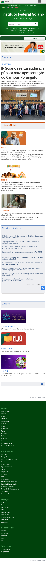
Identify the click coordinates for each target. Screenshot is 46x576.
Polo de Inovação (6, 441)
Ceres (3, 414)
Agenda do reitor (6, 465)
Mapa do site (34, 5)
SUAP (7, 29)
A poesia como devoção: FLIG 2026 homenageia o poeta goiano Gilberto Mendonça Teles (22, 149)
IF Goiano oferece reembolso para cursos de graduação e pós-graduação (22, 212)
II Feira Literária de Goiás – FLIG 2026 (15, 349)
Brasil (6, 2)
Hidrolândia (5, 419)
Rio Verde (4, 434)
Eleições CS (4, 470)
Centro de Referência (7, 444)
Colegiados (4, 455)
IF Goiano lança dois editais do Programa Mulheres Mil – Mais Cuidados (23, 272)
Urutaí (3, 439)
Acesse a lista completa (35, 282)
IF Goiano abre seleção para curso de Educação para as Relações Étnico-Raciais (22, 235)
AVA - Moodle (5, 510)
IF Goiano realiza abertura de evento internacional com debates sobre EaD (22, 256)
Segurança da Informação (9, 479)
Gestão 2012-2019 (6, 489)
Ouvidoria (31, 33)
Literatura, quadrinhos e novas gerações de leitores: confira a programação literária (21, 267)
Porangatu (4, 431)
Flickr (2, 536)
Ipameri (3, 422)
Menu (35, 38)
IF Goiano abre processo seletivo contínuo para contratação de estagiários (19, 245)
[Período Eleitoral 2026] (23, 46)
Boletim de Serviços (7, 492)
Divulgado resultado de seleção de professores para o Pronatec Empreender (22, 261)
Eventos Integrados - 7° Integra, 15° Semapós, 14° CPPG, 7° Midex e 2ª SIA (23, 372)
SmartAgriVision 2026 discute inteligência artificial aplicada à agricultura (20, 240)
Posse (3, 429)
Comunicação (5, 462)
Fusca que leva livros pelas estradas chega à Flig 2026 (22, 250)
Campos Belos (5, 409)
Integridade (5, 477)
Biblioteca (32, 29)
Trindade (4, 436)
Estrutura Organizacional (9, 457)
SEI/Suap (4, 472)
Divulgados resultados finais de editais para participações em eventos (18, 277)
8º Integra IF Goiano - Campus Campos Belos (17, 327)
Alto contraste (23, 5)
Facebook (4, 529)
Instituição (4, 452)
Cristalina (4, 417)
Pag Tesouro (23, 29)
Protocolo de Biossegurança (10, 487)
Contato (14, 29)
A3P (2, 474)
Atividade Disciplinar (7, 484)
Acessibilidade (12, 5)
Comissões (4, 460)
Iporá (3, 424)
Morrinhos (4, 426)
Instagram (4, 531)
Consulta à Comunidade (8, 482)
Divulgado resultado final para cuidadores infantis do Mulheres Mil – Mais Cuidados (20, 181)
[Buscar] (36, 24)
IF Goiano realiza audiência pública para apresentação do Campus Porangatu (22, 71)
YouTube (4, 534)
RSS (2, 539)
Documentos (22, 31)
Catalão (3, 412)
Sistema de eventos (7, 515)
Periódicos (22, 33)
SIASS (3, 467)
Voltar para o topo (38, 396)
